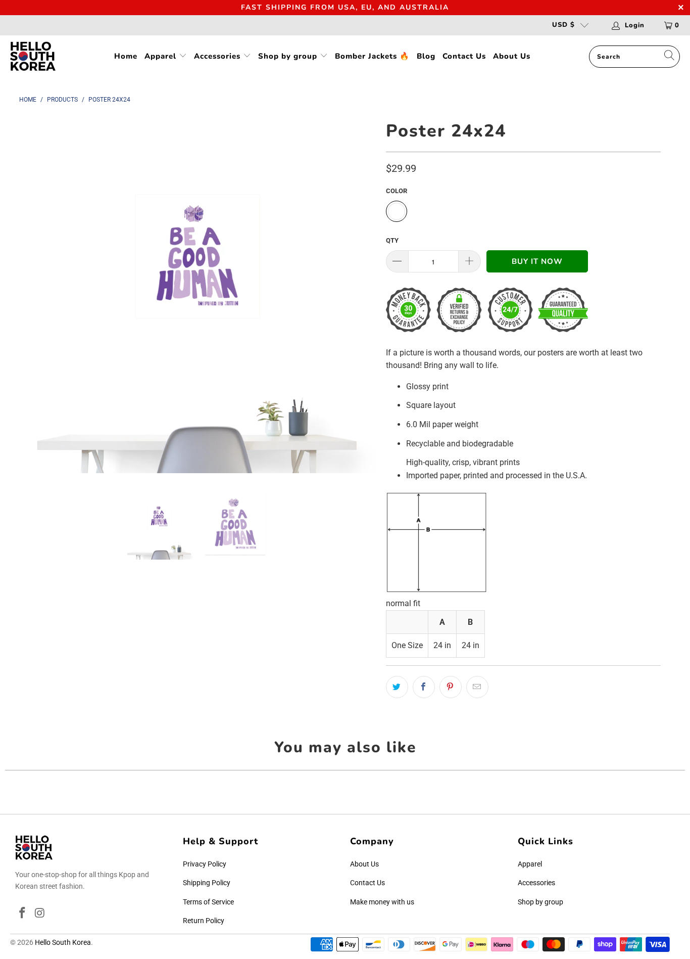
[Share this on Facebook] (424, 687)
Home (125, 56)
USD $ (563, 24)
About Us (511, 56)
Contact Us (464, 56)
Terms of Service (208, 902)
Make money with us (382, 902)
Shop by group (289, 56)
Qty (392, 240)
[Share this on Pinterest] (450, 687)
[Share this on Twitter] (397, 687)
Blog (426, 56)
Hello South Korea (63, 942)
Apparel (161, 56)
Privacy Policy (204, 864)
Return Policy (203, 921)
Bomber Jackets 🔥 (372, 56)
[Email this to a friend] (477, 687)
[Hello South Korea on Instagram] (40, 913)
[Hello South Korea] (33, 56)
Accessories (218, 56)
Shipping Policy (206, 883)
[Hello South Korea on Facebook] (22, 913)
